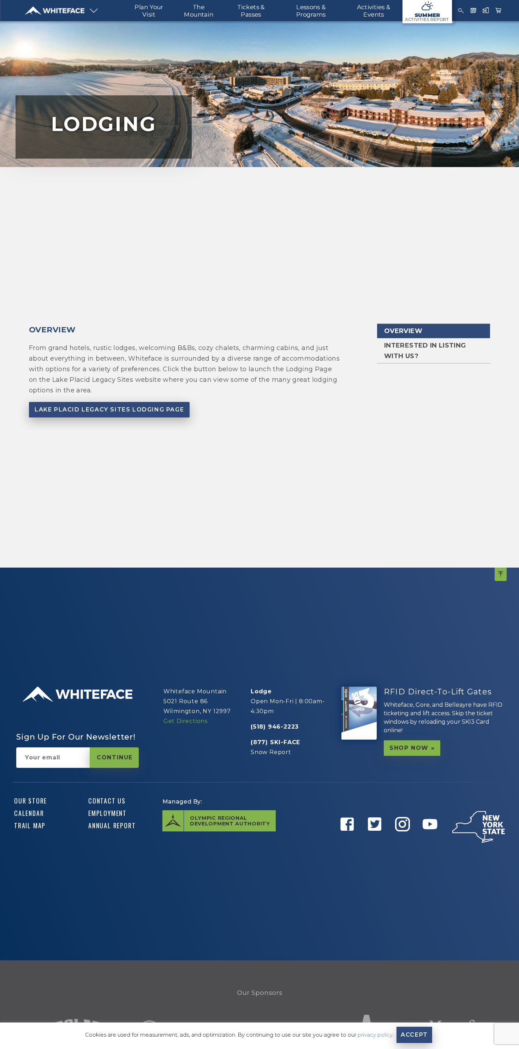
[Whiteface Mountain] (55, 11)
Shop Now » (412, 748)
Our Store (30, 801)
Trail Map (30, 825)
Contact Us (107, 801)
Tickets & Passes (251, 10)
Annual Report (112, 825)
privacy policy (375, 1034)
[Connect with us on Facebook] (348, 840)
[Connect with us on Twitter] (376, 840)
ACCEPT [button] (414, 1034)
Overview (403, 331)
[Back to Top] (501, 574)
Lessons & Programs (311, 10)
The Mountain (198, 10)
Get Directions (185, 721)
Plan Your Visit (149, 10)
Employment (107, 813)
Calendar (29, 813)
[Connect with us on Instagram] (404, 840)
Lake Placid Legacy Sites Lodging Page (109, 409)
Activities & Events (373, 10)
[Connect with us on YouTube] (431, 840)
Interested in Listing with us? (425, 351)
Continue (115, 757)
